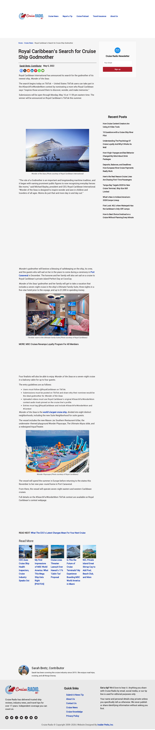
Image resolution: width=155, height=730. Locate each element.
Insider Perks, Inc (105, 724)
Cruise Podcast (83, 16)
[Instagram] (16, 717)
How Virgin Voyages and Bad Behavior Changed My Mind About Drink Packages (118, 156)
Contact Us (71, 703)
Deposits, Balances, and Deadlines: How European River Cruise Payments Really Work (118, 167)
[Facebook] (21, 70)
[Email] (42, 70)
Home (20, 43)
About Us (114, 16)
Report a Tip (67, 16)
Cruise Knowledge (74, 711)
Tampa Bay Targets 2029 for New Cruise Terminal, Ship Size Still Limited (116, 188)
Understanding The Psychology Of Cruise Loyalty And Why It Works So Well (117, 144)
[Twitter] (11, 717)
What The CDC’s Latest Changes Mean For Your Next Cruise (58, 533)
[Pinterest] (35, 70)
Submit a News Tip (75, 695)
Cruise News (53, 16)
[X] (24, 70)
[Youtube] (21, 717)
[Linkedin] (32, 70)
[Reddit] (28, 70)
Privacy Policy (72, 716)
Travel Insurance (99, 16)
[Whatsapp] (39, 70)
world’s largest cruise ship (55, 412)
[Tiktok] (26, 717)
